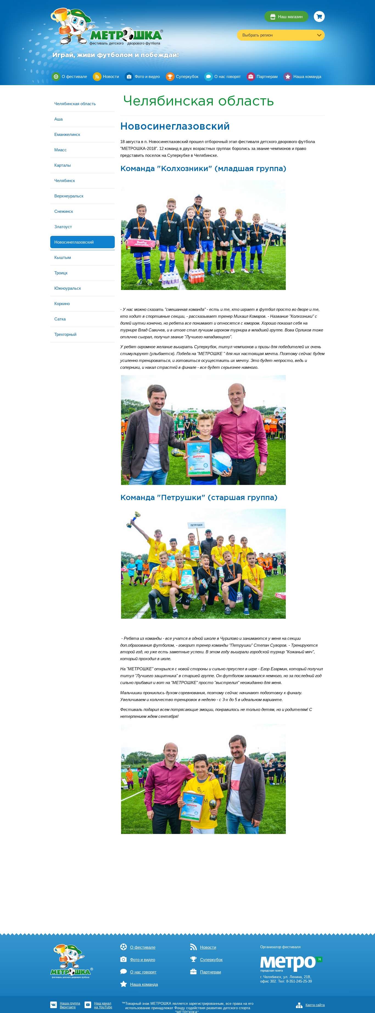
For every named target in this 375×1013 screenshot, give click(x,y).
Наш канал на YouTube (103, 1005)
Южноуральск (67, 288)
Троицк (61, 272)
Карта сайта (315, 1005)
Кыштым (62, 257)
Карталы (62, 165)
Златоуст (63, 226)
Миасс (60, 149)
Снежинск (63, 211)
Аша (58, 119)
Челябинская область (75, 103)
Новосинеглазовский (74, 242)
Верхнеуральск (68, 196)
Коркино (62, 303)
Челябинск (64, 180)
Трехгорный (65, 334)
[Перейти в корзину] (319, 16)
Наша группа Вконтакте (70, 1005)
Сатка (60, 319)
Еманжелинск (67, 134)
